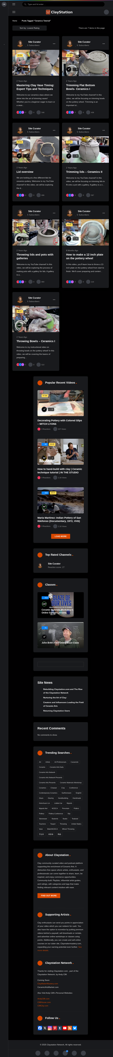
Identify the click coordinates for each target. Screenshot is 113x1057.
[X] (45, 1028)
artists (47, 762)
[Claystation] (59, 12)
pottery (41, 814)
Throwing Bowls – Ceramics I (36, 341)
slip (69, 814)
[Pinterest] (55, 1028)
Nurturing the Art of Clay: (55, 697)
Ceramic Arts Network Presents (50, 778)
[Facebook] (40, 1028)
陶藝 (59, 834)
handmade (77, 798)
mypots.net (43, 808)
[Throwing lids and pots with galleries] (35, 232)
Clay (63, 788)
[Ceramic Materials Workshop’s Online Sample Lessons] (60, 605)
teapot (52, 824)
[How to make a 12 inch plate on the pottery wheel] (85, 232)
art (40, 762)
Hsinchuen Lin (44, 803)
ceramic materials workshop (71, 783)
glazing (51, 798)
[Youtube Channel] (65, 1028)
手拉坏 (41, 834)
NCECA (55, 808)
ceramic (42, 767)
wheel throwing (68, 829)
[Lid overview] (35, 149)
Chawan (54, 788)
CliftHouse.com (44, 1002)
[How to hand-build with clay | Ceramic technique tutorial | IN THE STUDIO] (60, 452)
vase (41, 829)
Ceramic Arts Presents (47, 783)
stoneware (43, 819)
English (78, 793)
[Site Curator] (20, 43)
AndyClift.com (43, 999)
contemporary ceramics (48, 793)
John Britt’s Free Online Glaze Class (60, 643)
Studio (65, 819)
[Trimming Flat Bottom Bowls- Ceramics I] (85, 63)
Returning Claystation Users (56, 711)
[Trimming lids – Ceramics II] (85, 149)
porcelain (65, 808)
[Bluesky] (74, 1028)
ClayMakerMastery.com (47, 983)
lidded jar (58, 803)
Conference (73, 788)
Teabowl (75, 819)
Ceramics (42, 788)
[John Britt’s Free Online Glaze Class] (60, 635)
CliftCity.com (42, 1006)
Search (80, 664)
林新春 (50, 834)
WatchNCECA (52, 829)
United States (76, 824)
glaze (41, 798)
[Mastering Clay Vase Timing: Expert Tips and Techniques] (35, 63)
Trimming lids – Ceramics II (84, 171)
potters (76, 808)
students (55, 819)
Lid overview (25, 171)
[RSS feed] (70, 1028)
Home (14, 21)
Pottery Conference (56, 814)
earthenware (66, 793)
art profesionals (60, 762)
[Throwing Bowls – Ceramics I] (35, 319)
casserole (74, 762)
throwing (63, 824)
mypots (69, 803)
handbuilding (63, 798)
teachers (42, 824)
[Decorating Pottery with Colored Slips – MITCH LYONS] (60, 403)
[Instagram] (50, 1028)
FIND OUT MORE (49, 896)
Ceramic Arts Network (47, 772)
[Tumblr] (60, 1028)
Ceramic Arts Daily (57, 767)
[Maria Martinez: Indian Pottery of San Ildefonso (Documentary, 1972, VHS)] (60, 500)
